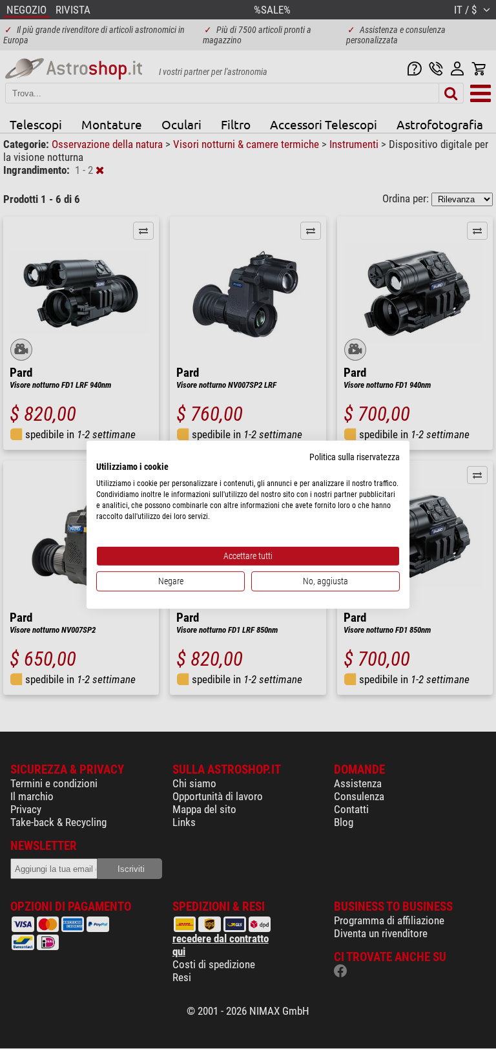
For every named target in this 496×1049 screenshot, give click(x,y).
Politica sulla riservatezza (354, 456)
